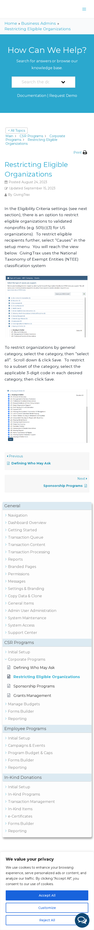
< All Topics (16, 130)
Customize (47, 908)
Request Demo (63, 95)
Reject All (47, 920)
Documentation (31, 95)
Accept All (47, 895)
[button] (82, 920)
